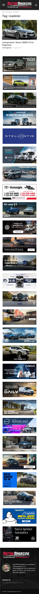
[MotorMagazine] (19, 5)
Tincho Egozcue (7, 47)
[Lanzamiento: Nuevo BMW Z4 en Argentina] (19, 30)
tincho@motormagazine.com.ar (12, 582)
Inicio (3, 12)
